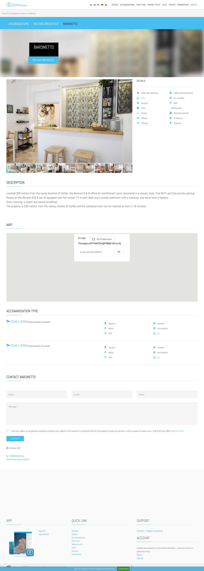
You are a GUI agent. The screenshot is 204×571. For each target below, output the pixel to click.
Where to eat (154, 4)
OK (118, 252)
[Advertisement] (102, 494)
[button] (9, 121)
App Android (44, 534)
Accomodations (127, 4)
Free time (141, 4)
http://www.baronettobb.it (17, 459)
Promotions (183, 4)
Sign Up (140, 558)
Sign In (194, 4)
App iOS (42, 530)
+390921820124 (16, 456)
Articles (75, 530)
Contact (15, 438)
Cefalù (115, 4)
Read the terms (177, 431)
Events (172, 4)
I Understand (123, 568)
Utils (164, 4)
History (75, 534)
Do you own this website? (91, 252)
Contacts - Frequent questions (150, 530)
